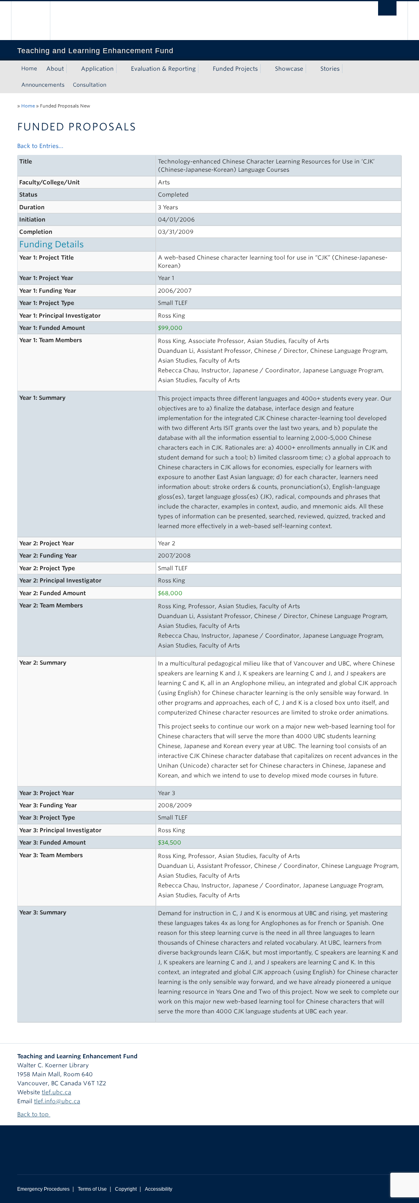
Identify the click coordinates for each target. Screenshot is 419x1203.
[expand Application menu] (121, 68)
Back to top (33, 1114)
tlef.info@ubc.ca (57, 1101)
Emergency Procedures (43, 1189)
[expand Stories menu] (347, 68)
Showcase (289, 68)
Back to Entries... (40, 146)
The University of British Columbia (36, 20)
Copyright (126, 1189)
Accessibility (158, 1189)
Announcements (43, 85)
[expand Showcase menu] (310, 68)
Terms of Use (92, 1189)
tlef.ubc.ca (56, 1092)
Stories (330, 68)
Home (29, 68)
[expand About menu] (71, 68)
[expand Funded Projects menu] (265, 68)
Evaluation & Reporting (163, 68)
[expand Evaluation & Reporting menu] (203, 68)
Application (97, 68)
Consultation (89, 85)
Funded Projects (235, 68)
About (55, 68)
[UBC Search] (387, 8)
